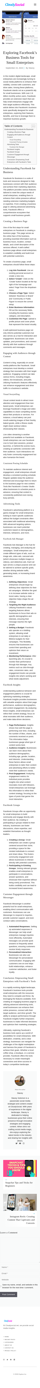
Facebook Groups (13, 152)
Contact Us (9, 1348)
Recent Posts (10, 1339)
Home (7, 1336)
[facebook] (11, 1359)
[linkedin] (14, 1359)
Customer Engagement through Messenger (18, 156)
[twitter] (7, 1359)
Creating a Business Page (16, 132)
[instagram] (4, 1359)
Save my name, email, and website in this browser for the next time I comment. (20, 1286)
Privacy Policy (10, 1350)
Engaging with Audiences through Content (18, 136)
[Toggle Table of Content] (32, 126)
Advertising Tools (13, 144)
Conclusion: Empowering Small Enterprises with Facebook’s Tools (19, 161)
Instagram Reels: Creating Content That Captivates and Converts (21, 1219)
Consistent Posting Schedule (19, 142)
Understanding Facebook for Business (18, 129)
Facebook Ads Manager (17, 147)
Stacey (31, 68)
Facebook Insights (13, 149)
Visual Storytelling (15, 140)
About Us (8, 1345)
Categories (9, 1342)
